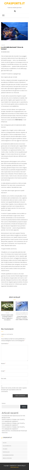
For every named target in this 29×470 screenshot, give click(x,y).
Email (3, 371)
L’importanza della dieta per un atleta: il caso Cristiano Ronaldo (22, 318)
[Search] (15, 11)
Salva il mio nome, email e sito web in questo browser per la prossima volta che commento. (14, 389)
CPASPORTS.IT (14, 3)
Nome (3, 363)
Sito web (3, 378)
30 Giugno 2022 (5, 52)
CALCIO (3, 45)
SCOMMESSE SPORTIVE (8, 455)
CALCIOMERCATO (24, 313)
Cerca (3, 403)
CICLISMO (18, 314)
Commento (5, 343)
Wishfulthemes (14, 467)
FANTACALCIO (24, 314)
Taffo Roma (18, 120)
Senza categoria (7, 458)
